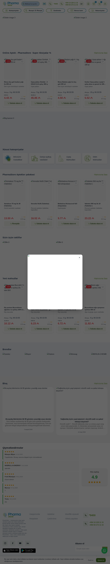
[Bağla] (79, 257)
